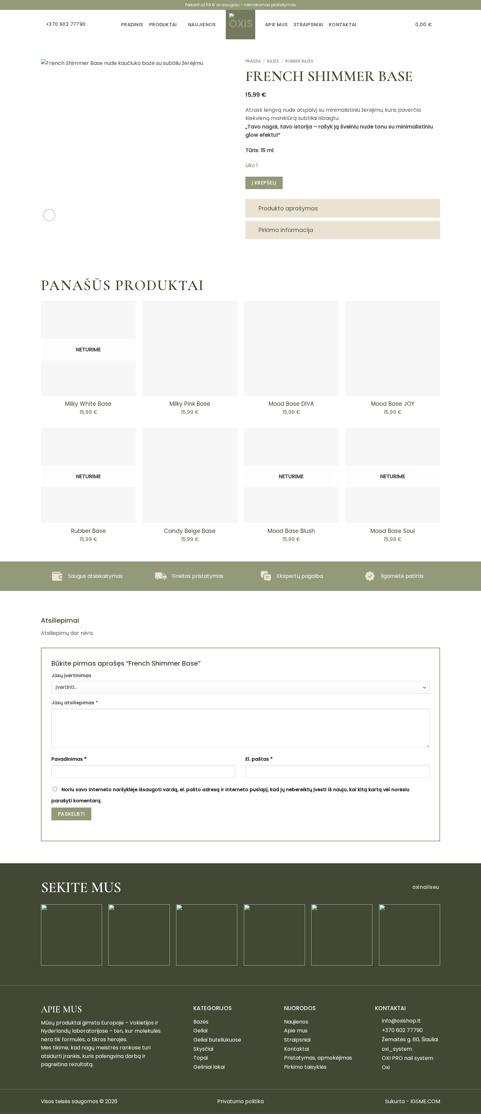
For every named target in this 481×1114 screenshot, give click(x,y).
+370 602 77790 (402, 1030)
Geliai (200, 1030)
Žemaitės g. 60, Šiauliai (410, 1039)
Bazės (273, 61)
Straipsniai (297, 1040)
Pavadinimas (68, 759)
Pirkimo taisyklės (305, 1067)
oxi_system (397, 1049)
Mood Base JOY (393, 403)
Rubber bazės (299, 61)
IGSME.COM (425, 1101)
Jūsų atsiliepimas (74, 702)
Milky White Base (88, 403)
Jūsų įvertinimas (71, 675)
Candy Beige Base (190, 531)
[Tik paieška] (406, 24)
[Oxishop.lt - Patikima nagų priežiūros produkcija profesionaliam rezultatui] (240, 24)
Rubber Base (88, 531)
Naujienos (296, 1022)
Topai (200, 1058)
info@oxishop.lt (401, 1021)
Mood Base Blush (291, 531)
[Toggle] (251, 209)
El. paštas (259, 759)
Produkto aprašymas (288, 208)
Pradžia (253, 61)
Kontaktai (296, 1049)
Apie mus (296, 1030)
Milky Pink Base (189, 403)
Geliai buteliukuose (217, 1040)
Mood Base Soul (392, 531)
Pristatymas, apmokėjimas (318, 1058)
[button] (427, 24)
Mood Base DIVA (291, 403)
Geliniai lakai (209, 1067)
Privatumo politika (240, 1101)
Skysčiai (203, 1049)
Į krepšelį (264, 182)
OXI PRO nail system (407, 1058)
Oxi (386, 1067)
